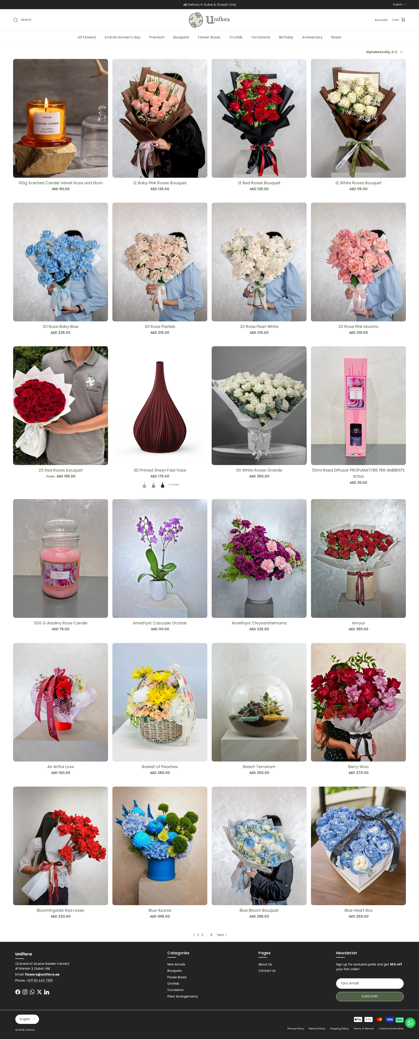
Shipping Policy (339, 1028)
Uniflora (30, 1030)
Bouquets (181, 37)
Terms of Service (364, 1028)
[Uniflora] (209, 19)
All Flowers (87, 37)
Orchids (235, 37)
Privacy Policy (295, 1028)
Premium (157, 37)
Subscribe (370, 996)
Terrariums (260, 37)
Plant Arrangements (182, 996)
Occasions (175, 990)
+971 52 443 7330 (39, 980)
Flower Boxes (209, 37)
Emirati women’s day (122, 37)
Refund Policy (317, 1028)
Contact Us (267, 970)
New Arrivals (176, 964)
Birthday (286, 37)
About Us (265, 964)
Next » (221, 935)
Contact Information (391, 1028)
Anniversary (312, 37)
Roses (336, 37)
